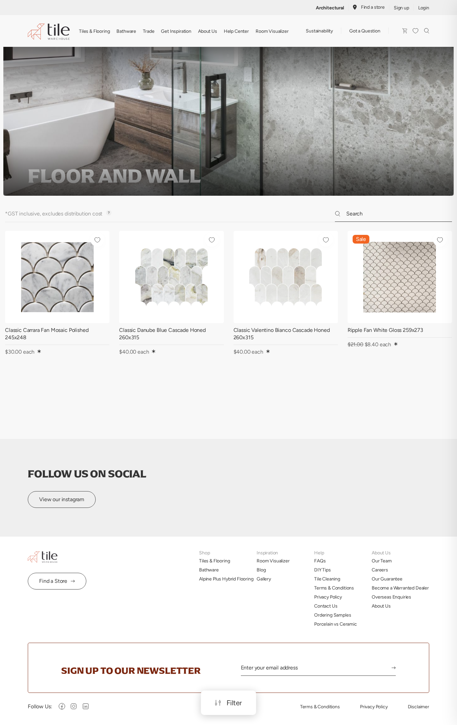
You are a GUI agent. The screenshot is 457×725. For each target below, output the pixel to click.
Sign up (401, 7)
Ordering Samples (332, 615)
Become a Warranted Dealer (400, 588)
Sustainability (319, 30)
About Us (207, 31)
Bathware (126, 31)
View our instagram (61, 499)
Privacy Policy (328, 597)
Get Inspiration (176, 31)
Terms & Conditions (334, 588)
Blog (261, 569)
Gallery (264, 578)
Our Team (382, 560)
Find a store (373, 7)
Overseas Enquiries (391, 597)
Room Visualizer (272, 31)
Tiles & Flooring (94, 31)
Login (423, 7)
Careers (380, 569)
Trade (148, 31)
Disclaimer (418, 706)
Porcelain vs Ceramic (335, 624)
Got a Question (364, 30)
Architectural (330, 7)
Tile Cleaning (327, 578)
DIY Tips (322, 569)
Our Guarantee (387, 578)
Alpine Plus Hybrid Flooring (226, 578)
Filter (234, 703)
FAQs (320, 560)
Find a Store (53, 581)
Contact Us (325, 606)
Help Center (236, 31)
